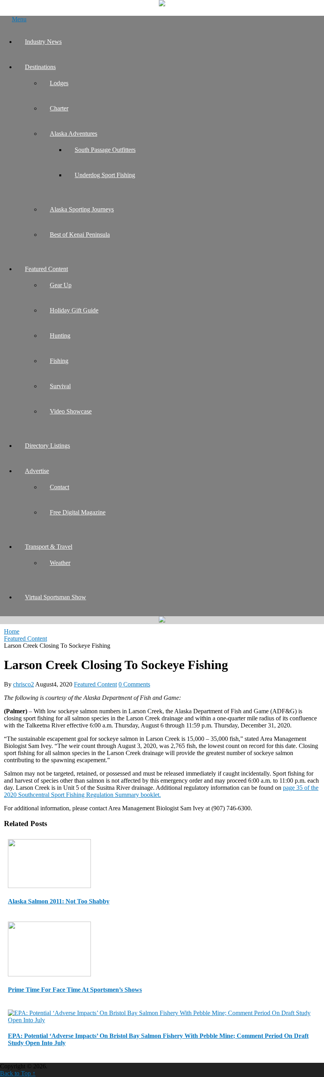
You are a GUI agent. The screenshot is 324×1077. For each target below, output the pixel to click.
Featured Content (46, 269)
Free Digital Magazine (77, 512)
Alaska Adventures (73, 133)
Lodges (59, 83)
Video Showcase (71, 411)
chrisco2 (23, 684)
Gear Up (61, 285)
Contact (59, 487)
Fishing (59, 360)
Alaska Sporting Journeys (82, 209)
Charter (59, 108)
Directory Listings (47, 445)
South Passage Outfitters (105, 149)
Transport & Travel (48, 546)
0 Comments (134, 684)
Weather (60, 562)
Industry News (43, 41)
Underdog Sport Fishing (105, 175)
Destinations (40, 67)
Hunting (60, 335)
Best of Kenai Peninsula (80, 234)
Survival (60, 386)
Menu (19, 19)
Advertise (37, 470)
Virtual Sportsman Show (55, 597)
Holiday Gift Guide (74, 310)
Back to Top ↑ (18, 1073)
